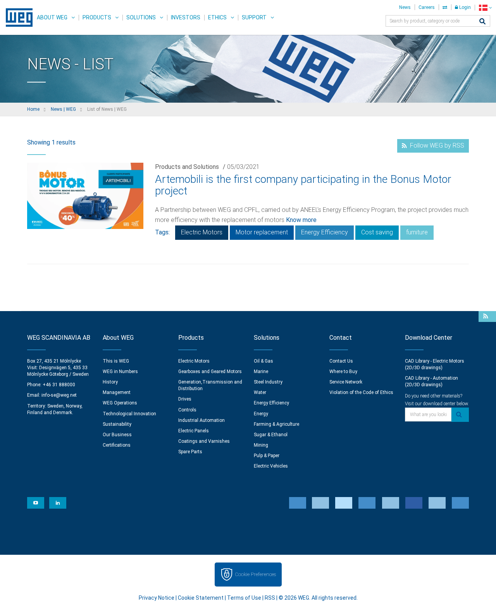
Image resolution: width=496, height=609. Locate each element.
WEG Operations (120, 403)
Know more (301, 220)
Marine (261, 371)
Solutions (141, 17)
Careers (426, 7)
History (110, 382)
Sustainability (117, 424)
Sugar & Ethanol (271, 434)
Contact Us (341, 361)
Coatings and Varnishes (204, 441)
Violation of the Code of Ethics (361, 392)
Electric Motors (201, 232)
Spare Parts (190, 451)
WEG (16, 17)
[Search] (482, 22)
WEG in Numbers (120, 371)
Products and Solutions (187, 166)
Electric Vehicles (271, 466)
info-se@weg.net (59, 395)
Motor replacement (262, 232)
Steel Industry (268, 382)
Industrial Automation (201, 420)
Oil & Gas (263, 361)
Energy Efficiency (324, 232)
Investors (185, 17)
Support (254, 17)
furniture (417, 232)
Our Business (117, 434)
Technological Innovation (129, 413)
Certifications (117, 445)
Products (97, 17)
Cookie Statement (201, 598)
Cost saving (377, 232)
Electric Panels (193, 431)
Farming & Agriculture (276, 424)
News (405, 7)
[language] (485, 7)
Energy (261, 413)
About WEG (52, 17)
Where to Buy (343, 371)
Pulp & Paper (266, 455)
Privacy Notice (156, 598)
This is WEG (116, 361)
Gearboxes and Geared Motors (210, 371)
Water (260, 392)
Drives (184, 399)
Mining (261, 445)
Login (464, 7)
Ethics (217, 17)
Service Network (345, 382)
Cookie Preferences (255, 574)
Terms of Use (244, 598)
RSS (270, 598)
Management (117, 392)
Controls (187, 410)
